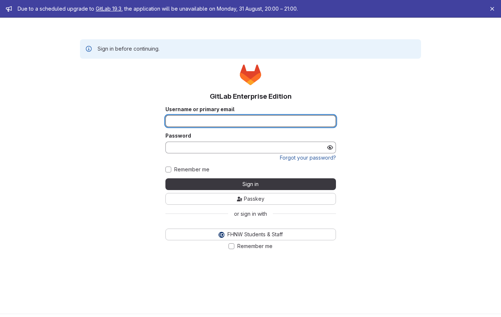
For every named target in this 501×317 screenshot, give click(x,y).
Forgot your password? (308, 157)
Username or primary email (199, 109)
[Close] (492, 8)
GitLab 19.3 (108, 9)
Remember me (191, 169)
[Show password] (330, 147)
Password (178, 136)
